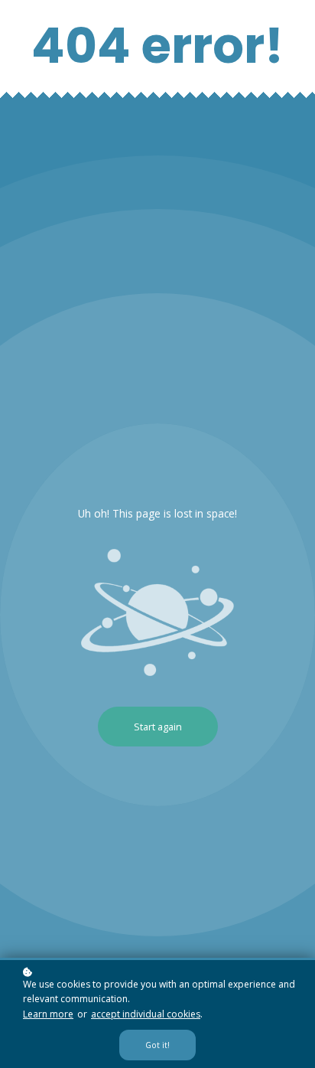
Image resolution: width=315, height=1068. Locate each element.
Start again (158, 726)
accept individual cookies (145, 1014)
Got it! (157, 1045)
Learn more (48, 1014)
